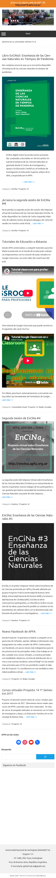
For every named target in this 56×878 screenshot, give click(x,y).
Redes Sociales (45, 407)
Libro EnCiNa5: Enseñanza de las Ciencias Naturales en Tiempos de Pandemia (27, 57)
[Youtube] (31, 742)
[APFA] (28, 24)
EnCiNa (14, 189)
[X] (37, 742)
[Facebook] (19, 742)
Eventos (14, 504)
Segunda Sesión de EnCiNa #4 (21, 418)
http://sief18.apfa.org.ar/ (28, 5)
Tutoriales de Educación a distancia (24, 241)
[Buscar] (45, 756)
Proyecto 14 (23, 189)
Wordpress (41, 876)
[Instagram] (25, 742)
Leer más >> (29, 182)
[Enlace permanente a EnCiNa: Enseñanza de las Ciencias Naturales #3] (28, 579)
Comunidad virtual (19, 407)
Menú (28, 34)
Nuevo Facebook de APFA (18, 631)
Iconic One (14, 876)
